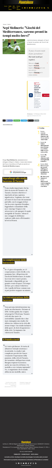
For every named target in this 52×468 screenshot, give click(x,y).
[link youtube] (30, 7)
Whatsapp (37, 68)
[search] (48, 7)
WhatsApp (17, 120)
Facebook (36, 65)
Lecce (5, 6)
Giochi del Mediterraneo (7, 124)
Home (4, 24)
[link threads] (42, 7)
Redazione (30, 114)
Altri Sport (14, 7)
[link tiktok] (37, 7)
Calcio (9, 24)
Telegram (24, 120)
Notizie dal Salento (18, 7)
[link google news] (44, 7)
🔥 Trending (40, 128)
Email (37, 120)
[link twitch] (39, 7)
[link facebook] (25, 7)
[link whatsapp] (34, 7)
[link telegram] (32, 7)
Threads (31, 120)
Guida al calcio (10, 7)
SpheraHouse (28, 465)
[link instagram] (27, 7)
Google (37, 63)
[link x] (22, 7)
